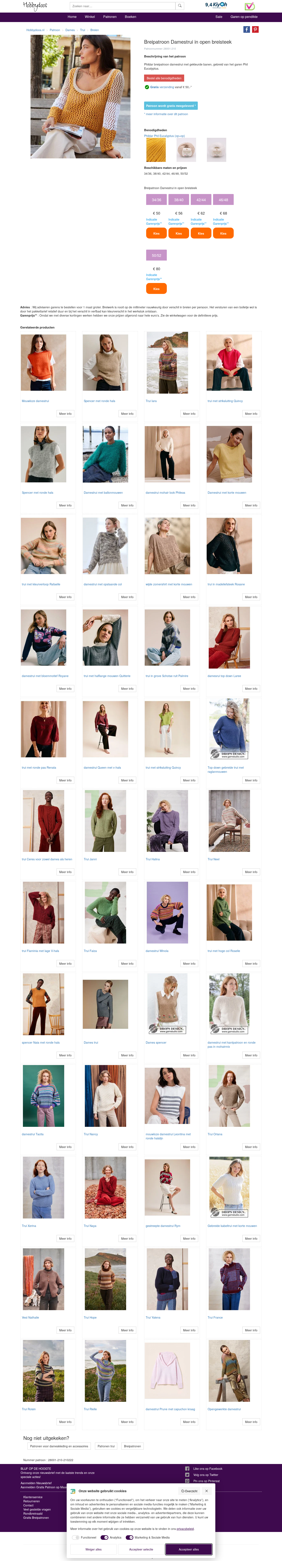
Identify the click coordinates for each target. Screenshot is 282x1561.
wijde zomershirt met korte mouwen (169, 584)
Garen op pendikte (244, 16)
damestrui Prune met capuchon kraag (170, 1409)
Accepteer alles (189, 1549)
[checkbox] (83, 1537)
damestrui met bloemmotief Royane (45, 676)
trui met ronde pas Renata (39, 767)
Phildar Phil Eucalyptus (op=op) (164, 136)
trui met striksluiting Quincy (225, 401)
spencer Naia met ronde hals (41, 1042)
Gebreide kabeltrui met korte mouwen (232, 1226)
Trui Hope (90, 1317)
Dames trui (91, 1042)
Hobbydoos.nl (35, 30)
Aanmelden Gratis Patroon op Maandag (47, 1487)
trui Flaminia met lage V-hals (40, 951)
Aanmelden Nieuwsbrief (36, 1483)
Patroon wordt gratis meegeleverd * (171, 106)
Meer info (65, 414)
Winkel (90, 16)
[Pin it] (254, 29)
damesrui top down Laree (224, 676)
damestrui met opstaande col (103, 584)
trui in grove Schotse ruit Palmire (167, 676)
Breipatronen (132, 1446)
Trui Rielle (90, 1409)
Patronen (110, 16)
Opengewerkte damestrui (224, 1409)
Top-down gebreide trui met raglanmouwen (226, 769)
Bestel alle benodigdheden (164, 78)
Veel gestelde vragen (37, 1509)
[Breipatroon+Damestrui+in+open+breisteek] (245, 29)
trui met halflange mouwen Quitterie (107, 676)
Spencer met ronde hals (99, 401)
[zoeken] (179, 6)
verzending (162, 87)
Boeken (130, 16)
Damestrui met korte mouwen (227, 492)
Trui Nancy (91, 1134)
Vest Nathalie (30, 1317)
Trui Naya (90, 1226)
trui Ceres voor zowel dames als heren (47, 859)
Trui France (215, 1317)
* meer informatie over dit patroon (166, 114)
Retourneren (31, 1501)
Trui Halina (153, 859)
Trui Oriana (215, 1134)
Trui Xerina (29, 1226)
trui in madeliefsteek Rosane (226, 584)
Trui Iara (151, 401)
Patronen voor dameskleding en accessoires (59, 1446)
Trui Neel (213, 859)
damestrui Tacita (33, 1134)
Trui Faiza (90, 951)
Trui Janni (90, 859)
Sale (219, 16)
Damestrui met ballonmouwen (103, 492)
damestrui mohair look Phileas (165, 492)
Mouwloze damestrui (35, 401)
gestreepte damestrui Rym (163, 1226)
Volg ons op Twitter (205, 1475)
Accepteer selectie (141, 1549)
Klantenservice (33, 1497)
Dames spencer (156, 1042)
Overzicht (191, 1491)
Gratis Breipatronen (36, 1517)
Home (72, 16)
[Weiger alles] (207, 1491)
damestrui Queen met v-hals (102, 767)
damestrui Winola (157, 951)
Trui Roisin (29, 1409)
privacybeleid (185, 1529)
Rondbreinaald (33, 1513)
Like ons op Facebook (207, 1468)
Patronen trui (106, 1446)
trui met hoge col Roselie (224, 951)
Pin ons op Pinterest (206, 1481)
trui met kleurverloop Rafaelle (41, 584)
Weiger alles (93, 1549)
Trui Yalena (153, 1317)
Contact (28, 1505)
